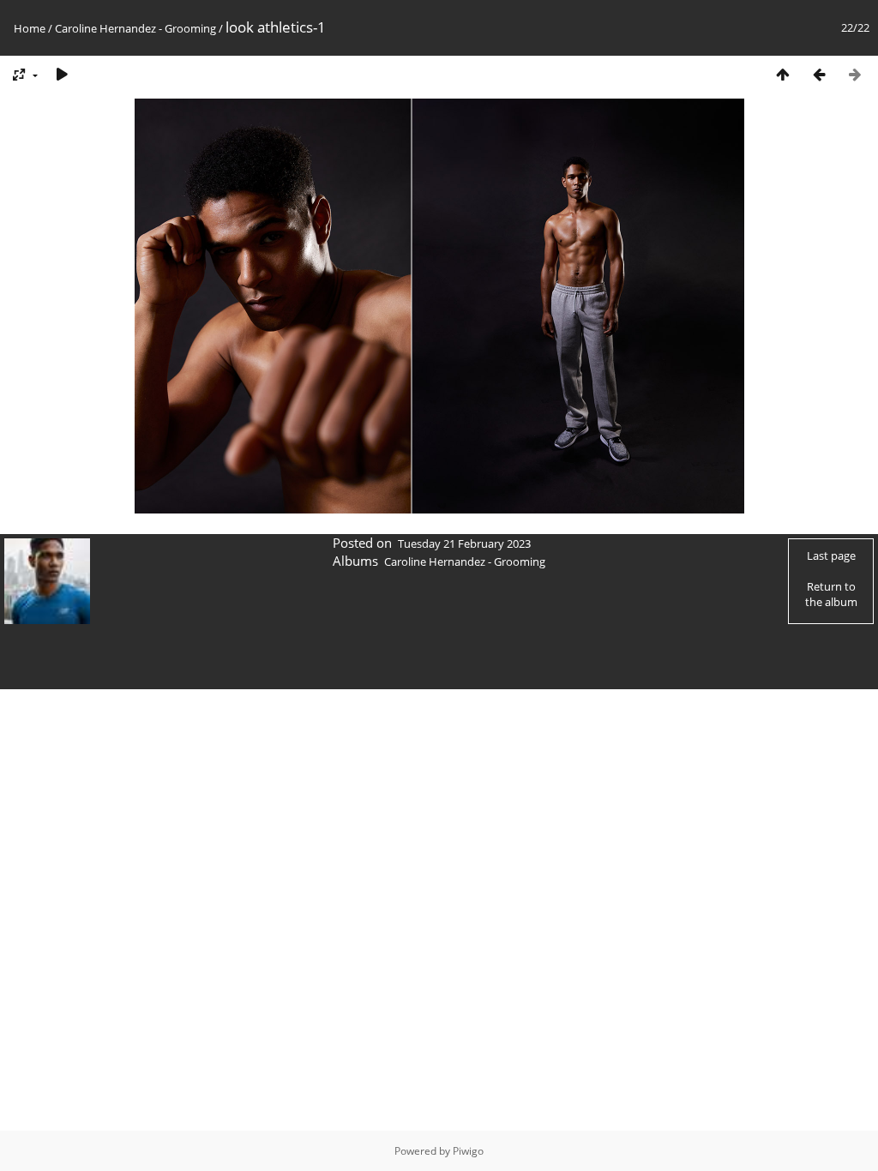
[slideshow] (62, 74)
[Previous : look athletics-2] (819, 74)
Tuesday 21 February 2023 (464, 543)
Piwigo (468, 1151)
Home (29, 28)
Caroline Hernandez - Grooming (135, 28)
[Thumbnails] (783, 74)
